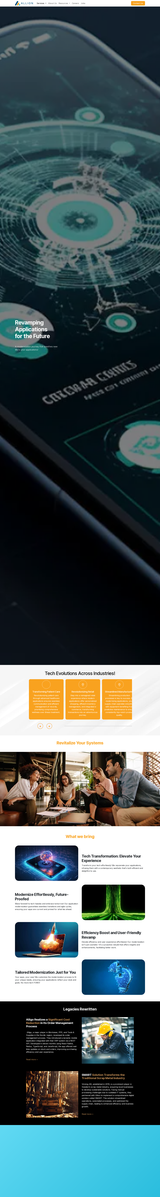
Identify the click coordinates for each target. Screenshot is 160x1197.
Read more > (32, 1059)
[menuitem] (41, 3)
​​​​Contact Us (138, 3)
